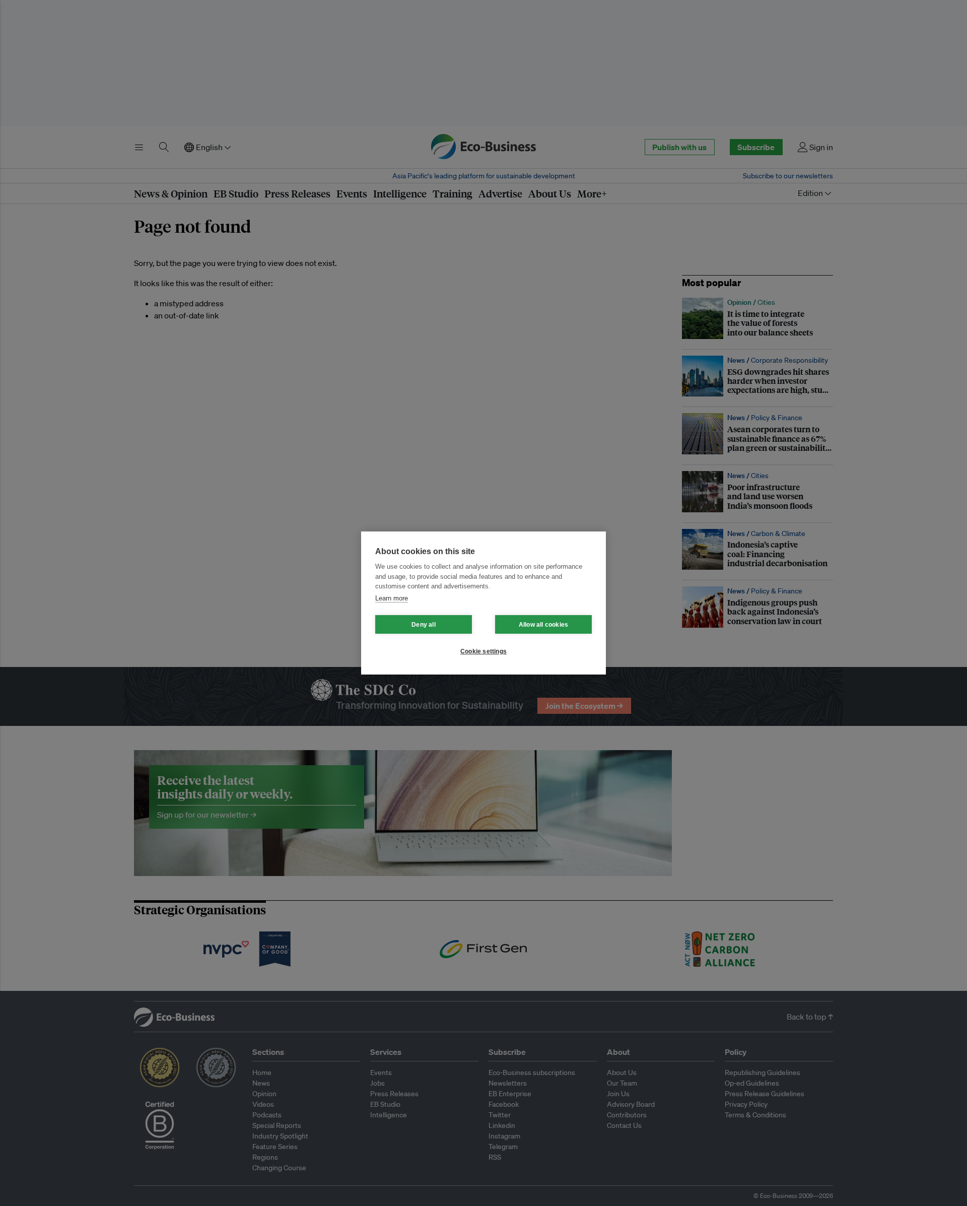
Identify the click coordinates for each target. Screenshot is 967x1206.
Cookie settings (483, 651)
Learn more (391, 598)
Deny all (423, 624)
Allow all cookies (543, 624)
